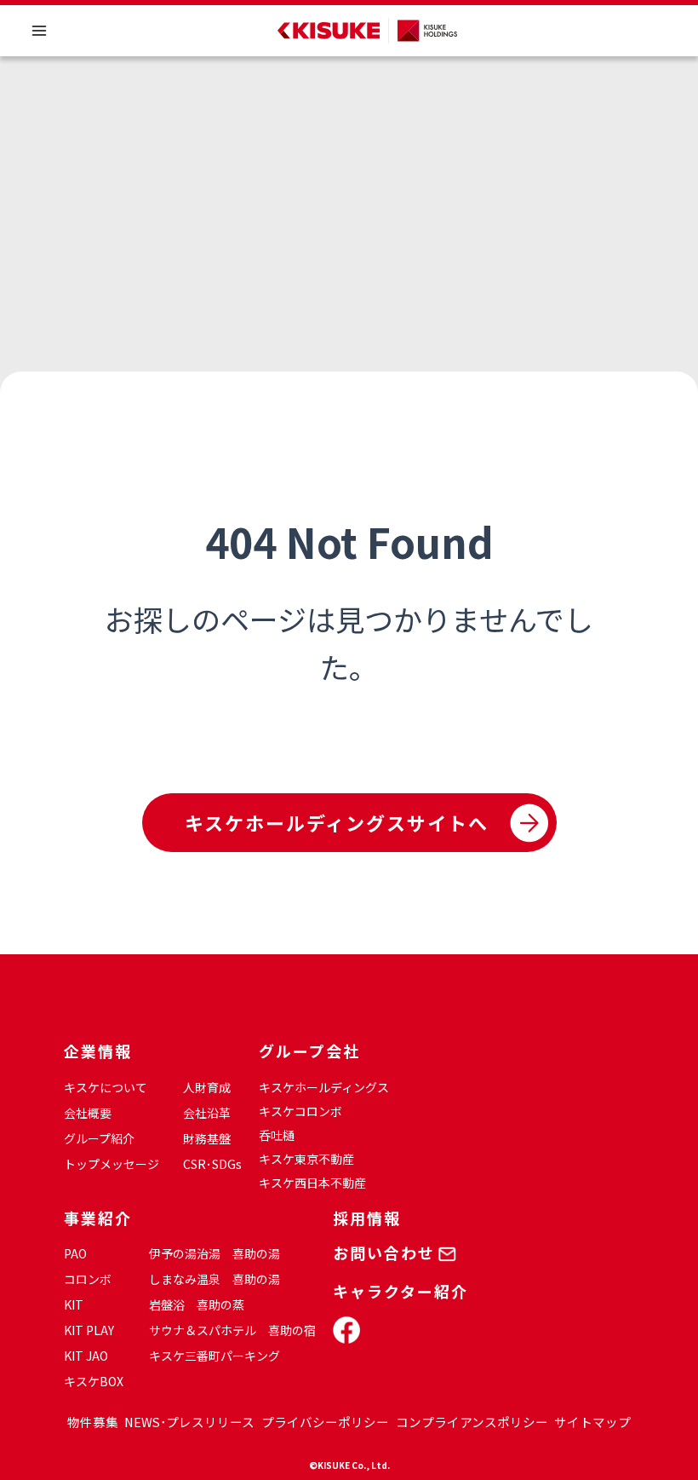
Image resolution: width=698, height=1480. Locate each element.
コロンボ (88, 1278)
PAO (75, 1253)
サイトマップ (592, 1422)
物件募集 (92, 1422)
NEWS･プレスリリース (189, 1422)
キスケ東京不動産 (306, 1158)
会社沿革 (207, 1112)
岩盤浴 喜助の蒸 (196, 1304)
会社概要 (88, 1112)
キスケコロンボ (300, 1111)
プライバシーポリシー (325, 1422)
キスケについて (105, 1087)
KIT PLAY (89, 1330)
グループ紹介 (99, 1138)
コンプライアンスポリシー (472, 1422)
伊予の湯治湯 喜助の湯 (214, 1253)
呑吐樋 (277, 1134)
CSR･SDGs (212, 1163)
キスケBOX (93, 1381)
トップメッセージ (111, 1163)
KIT (73, 1304)
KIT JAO (86, 1355)
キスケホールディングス (324, 1087)
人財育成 (207, 1087)
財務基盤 (207, 1138)
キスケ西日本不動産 (312, 1182)
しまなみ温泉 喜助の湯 (214, 1278)
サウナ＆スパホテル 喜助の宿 (232, 1330)
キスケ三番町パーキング (214, 1355)
